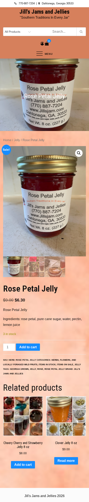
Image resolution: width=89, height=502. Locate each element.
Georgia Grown (19, 369)
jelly (33, 369)
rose (40, 369)
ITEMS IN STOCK (47, 364)
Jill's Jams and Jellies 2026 (44, 496)
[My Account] (42, 44)
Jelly (17, 140)
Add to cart (28, 347)
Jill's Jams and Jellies (44, 11)
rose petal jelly (54, 369)
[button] (79, 153)
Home (7, 140)
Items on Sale (65, 364)
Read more (66, 460)
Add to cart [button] (23, 464)
